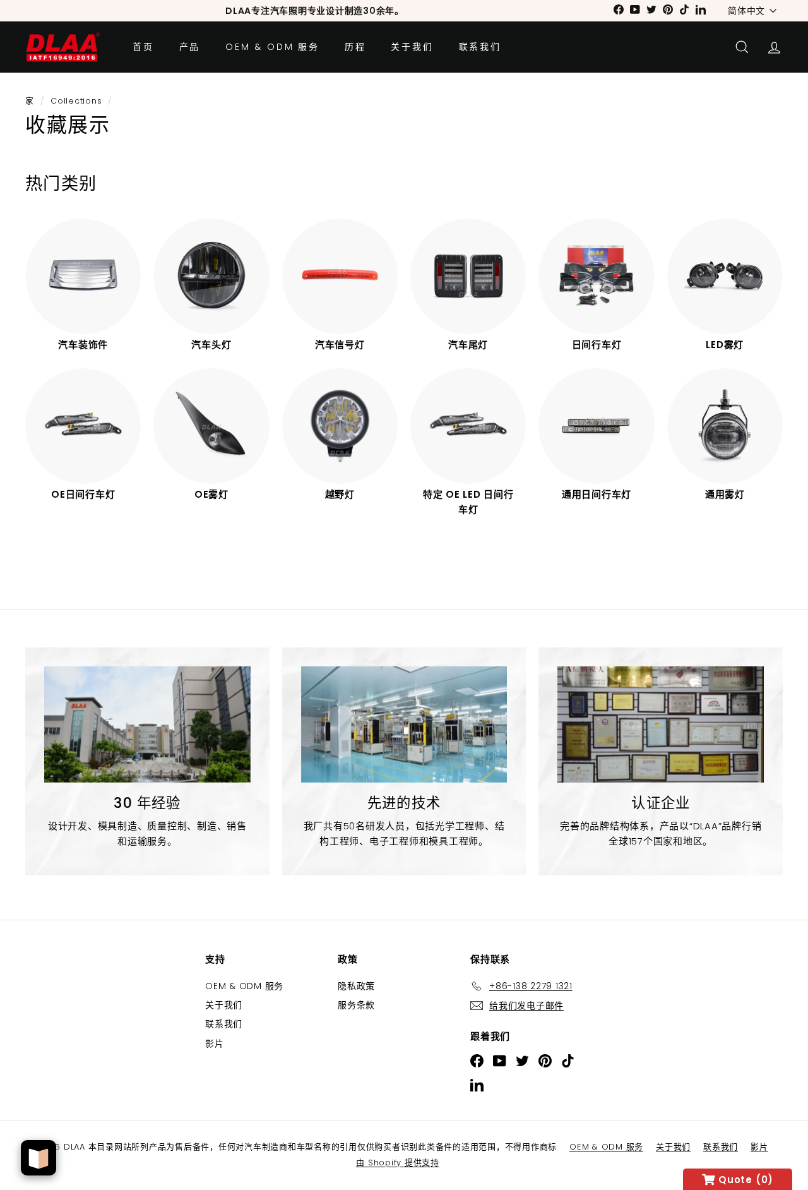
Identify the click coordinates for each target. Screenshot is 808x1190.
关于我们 (412, 46)
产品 (190, 46)
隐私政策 (356, 986)
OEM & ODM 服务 (272, 46)
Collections (76, 100)
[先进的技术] (404, 724)
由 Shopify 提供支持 (397, 1163)
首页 (143, 46)
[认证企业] (660, 724)
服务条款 (356, 1005)
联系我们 (480, 46)
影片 (214, 1043)
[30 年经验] (147, 724)
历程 (355, 46)
